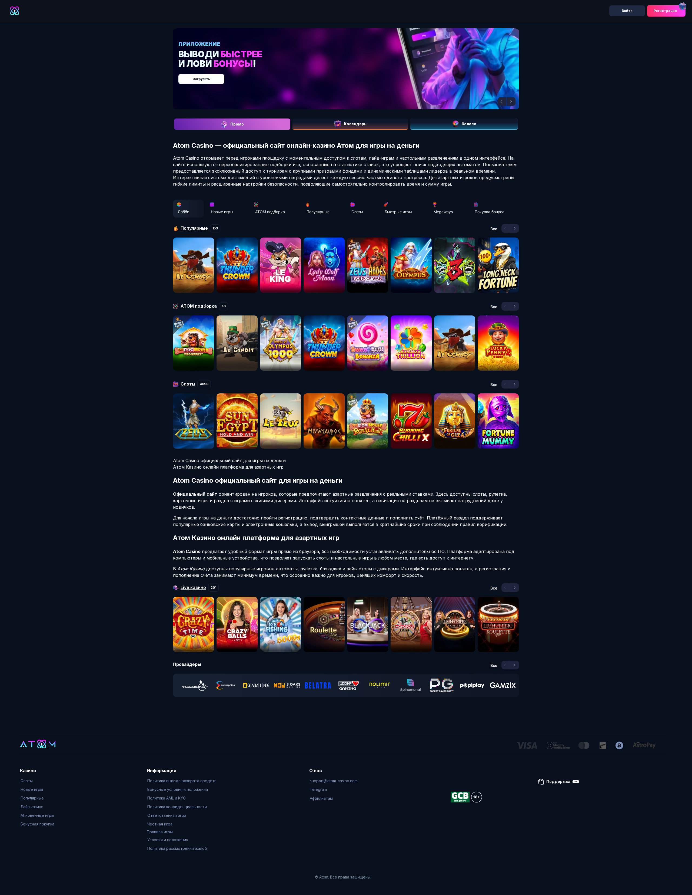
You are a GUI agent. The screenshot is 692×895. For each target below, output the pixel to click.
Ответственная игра (166, 815)
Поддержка (558, 781)
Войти (627, 11)
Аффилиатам (321, 798)
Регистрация (665, 11)
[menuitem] (37, 780)
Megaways (443, 211)
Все (493, 229)
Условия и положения (167, 839)
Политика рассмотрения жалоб (177, 848)
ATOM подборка (270, 211)
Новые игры (222, 211)
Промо (237, 124)
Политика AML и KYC (166, 798)
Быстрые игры (398, 211)
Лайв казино (32, 806)
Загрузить (351, 76)
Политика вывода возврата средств (182, 780)
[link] (195, 685)
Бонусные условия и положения (177, 789)
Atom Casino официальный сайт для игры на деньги (229, 460)
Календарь (355, 123)
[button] (502, 101)
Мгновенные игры (37, 815)
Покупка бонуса (489, 211)
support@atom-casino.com (334, 780)
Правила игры (160, 832)
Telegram (318, 789)
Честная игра (159, 824)
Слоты (357, 211)
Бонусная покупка (37, 824)
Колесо (469, 123)
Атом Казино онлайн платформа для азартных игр (228, 467)
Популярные (318, 211)
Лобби (183, 211)
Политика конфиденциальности (177, 806)
